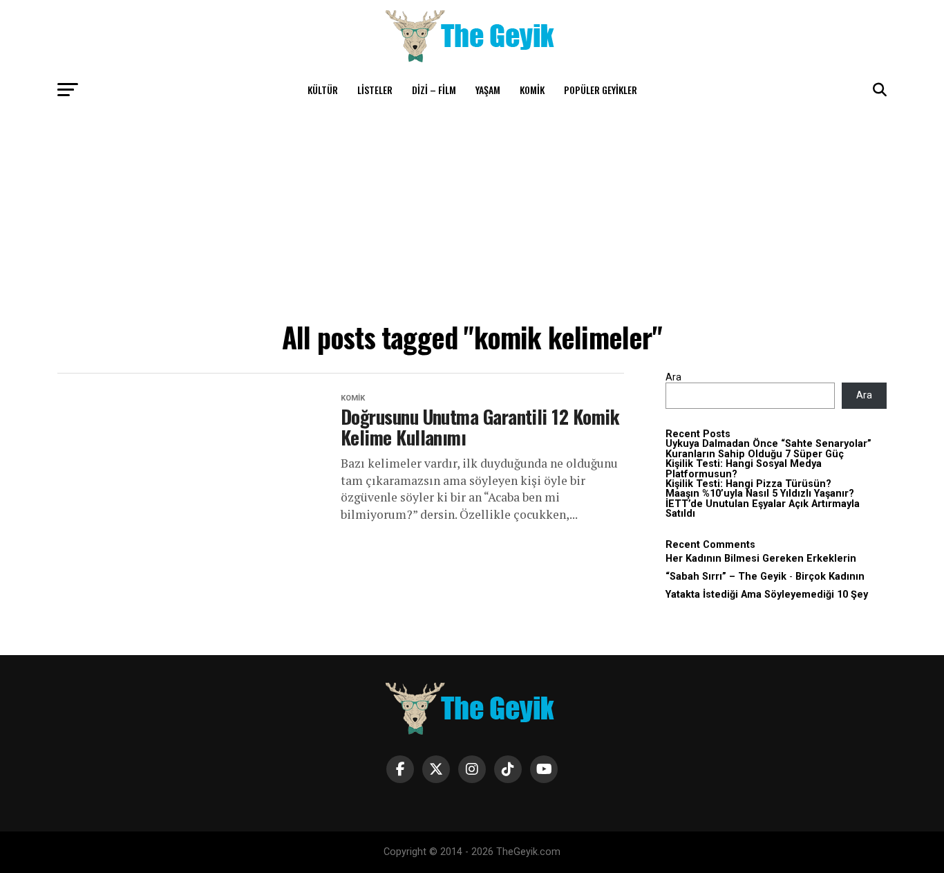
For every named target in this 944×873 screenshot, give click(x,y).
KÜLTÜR (323, 89)
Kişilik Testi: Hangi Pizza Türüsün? (748, 484)
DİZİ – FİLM (434, 89)
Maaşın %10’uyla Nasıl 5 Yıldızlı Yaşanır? (759, 493)
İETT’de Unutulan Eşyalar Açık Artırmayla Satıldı (762, 509)
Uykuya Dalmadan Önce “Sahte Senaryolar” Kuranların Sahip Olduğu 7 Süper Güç (768, 448)
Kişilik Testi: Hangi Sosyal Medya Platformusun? (743, 468)
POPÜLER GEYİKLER (600, 89)
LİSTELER (375, 89)
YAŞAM (487, 89)
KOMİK (532, 89)
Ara (673, 377)
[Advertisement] (472, 211)
